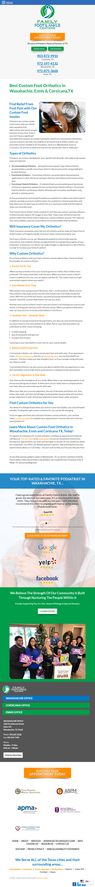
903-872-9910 (47, 56)
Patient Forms (39, 49)
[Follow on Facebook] (74, 884)
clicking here (44, 438)
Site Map (20, 849)
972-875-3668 (47, 71)
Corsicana (27, 869)
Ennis (37, 869)
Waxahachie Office (19, 698)
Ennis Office (14, 712)
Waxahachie (15, 869)
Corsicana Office (18, 705)
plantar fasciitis (51, 356)
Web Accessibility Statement (63, 849)
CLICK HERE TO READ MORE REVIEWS (47, 535)
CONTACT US (62, 843)
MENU (9, 2)
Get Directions (56, 49)
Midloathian (57, 869)
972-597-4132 (47, 63)
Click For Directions (13, 755)
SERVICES (36, 840)
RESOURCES (47, 843)
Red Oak (45, 869)
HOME (15, 840)
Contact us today (22, 418)
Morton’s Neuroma (24, 356)
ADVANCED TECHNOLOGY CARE (59, 840)
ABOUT (24, 840)
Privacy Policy (36, 849)
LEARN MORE (47, 611)
